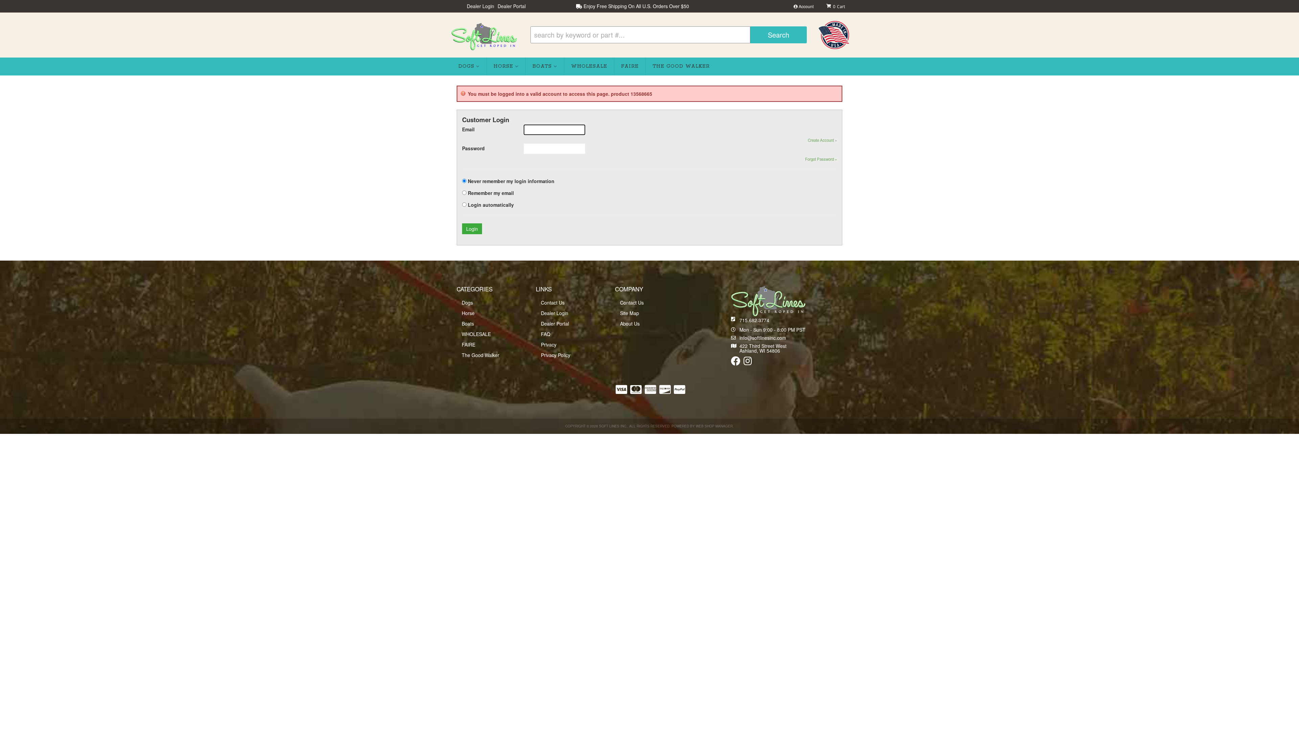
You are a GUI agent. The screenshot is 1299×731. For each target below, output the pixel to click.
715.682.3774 (754, 320)
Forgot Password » (821, 159)
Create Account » (822, 140)
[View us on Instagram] (748, 362)
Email (468, 129)
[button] (668, 34)
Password (473, 148)
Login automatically (491, 204)
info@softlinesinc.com (762, 337)
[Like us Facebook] (735, 362)
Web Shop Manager (714, 426)
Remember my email (491, 193)
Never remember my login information (511, 181)
